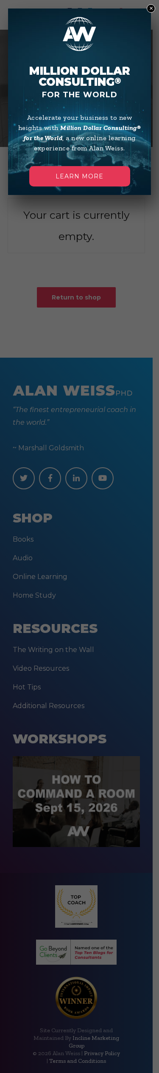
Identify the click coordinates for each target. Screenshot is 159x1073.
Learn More (79, 176)
